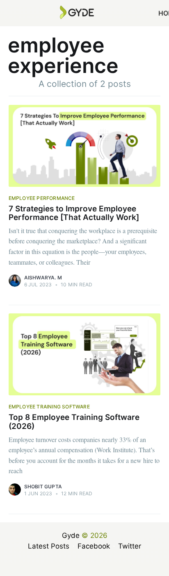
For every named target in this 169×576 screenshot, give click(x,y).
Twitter (129, 546)
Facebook (94, 546)
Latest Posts (48, 546)
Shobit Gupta (43, 486)
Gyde (71, 535)
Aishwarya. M (43, 277)
